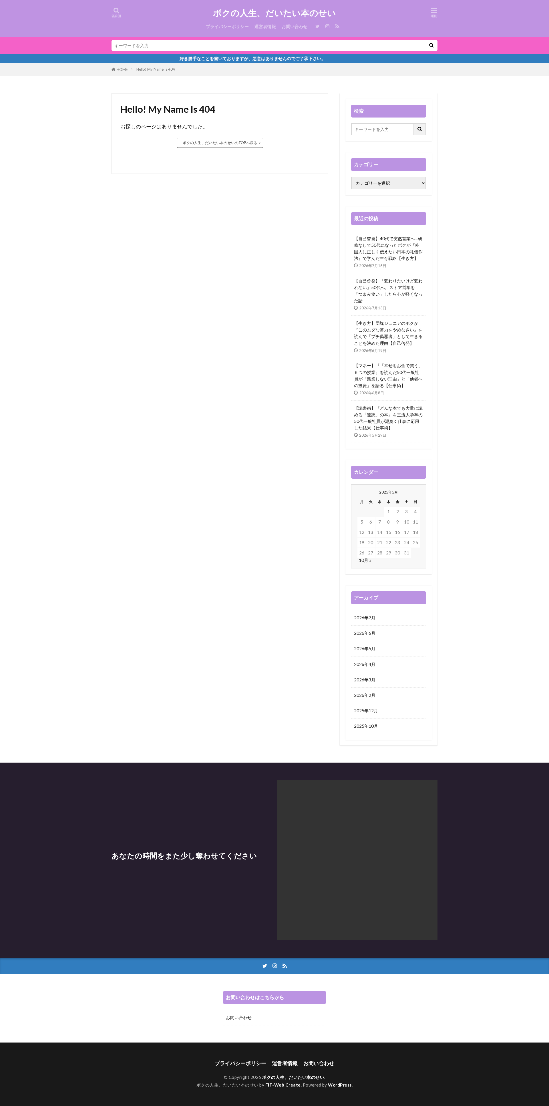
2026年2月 (364, 695)
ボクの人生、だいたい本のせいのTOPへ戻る (220, 142)
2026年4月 (364, 664)
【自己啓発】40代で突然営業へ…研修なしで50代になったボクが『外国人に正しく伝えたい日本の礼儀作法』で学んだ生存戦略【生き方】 (388, 248)
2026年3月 (364, 679)
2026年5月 (364, 648)
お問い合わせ (294, 26)
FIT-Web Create (283, 1084)
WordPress (340, 1084)
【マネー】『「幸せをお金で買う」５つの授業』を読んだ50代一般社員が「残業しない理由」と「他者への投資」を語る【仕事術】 (388, 375)
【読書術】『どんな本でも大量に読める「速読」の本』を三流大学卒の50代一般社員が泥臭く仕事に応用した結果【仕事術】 (388, 417)
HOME (122, 69)
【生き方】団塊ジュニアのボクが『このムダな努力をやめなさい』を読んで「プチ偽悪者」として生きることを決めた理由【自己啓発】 (388, 333)
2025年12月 (366, 710)
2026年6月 (364, 633)
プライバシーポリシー (227, 26)
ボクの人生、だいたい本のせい (274, 13)
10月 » (365, 560)
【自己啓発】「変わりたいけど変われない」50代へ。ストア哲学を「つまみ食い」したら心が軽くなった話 (388, 290)
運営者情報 (265, 26)
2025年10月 (366, 726)
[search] (431, 45)
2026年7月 (364, 617)
